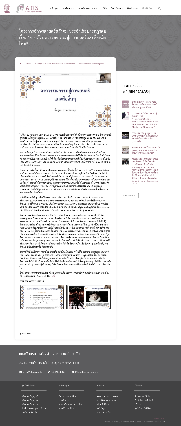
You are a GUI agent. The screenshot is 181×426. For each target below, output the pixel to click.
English (147, 8)
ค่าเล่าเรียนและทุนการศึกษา (34, 408)
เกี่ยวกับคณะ (116, 8)
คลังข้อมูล (101, 408)
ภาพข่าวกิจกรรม (70, 63)
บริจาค (138, 404)
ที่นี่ (53, 276)
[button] (159, 8)
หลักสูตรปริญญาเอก (30, 404)
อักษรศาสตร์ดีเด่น (142, 396)
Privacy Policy (159, 418)
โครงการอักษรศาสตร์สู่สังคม (93, 63)
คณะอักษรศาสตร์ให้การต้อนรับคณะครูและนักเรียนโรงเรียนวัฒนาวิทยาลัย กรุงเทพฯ (146, 150)
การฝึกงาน (64, 400)
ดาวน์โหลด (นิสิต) (67, 408)
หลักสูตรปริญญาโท (30, 400)
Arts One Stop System (107, 396)
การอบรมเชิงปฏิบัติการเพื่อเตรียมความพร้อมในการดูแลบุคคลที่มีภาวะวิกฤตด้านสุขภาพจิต (145, 137)
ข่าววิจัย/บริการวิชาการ (54, 63)
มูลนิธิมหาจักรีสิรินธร (144, 408)
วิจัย (105, 8)
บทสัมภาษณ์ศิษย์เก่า (30, 412)
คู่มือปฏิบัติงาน (103, 404)
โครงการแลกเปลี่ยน (67, 396)
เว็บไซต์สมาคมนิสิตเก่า (144, 400)
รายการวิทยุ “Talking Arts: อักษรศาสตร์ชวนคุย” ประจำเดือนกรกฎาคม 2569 (144, 104)
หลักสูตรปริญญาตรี (30, 396)
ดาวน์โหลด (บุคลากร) (106, 400)
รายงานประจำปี (104, 412)
